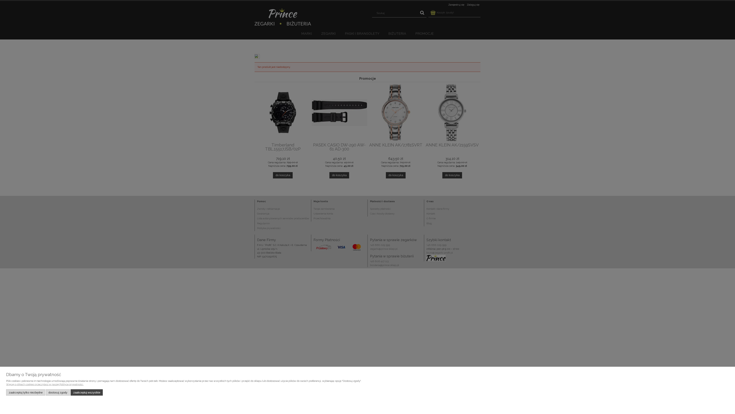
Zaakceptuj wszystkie (86, 392)
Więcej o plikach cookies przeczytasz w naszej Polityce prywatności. (45, 384)
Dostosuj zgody (57, 392)
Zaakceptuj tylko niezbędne (26, 392)
